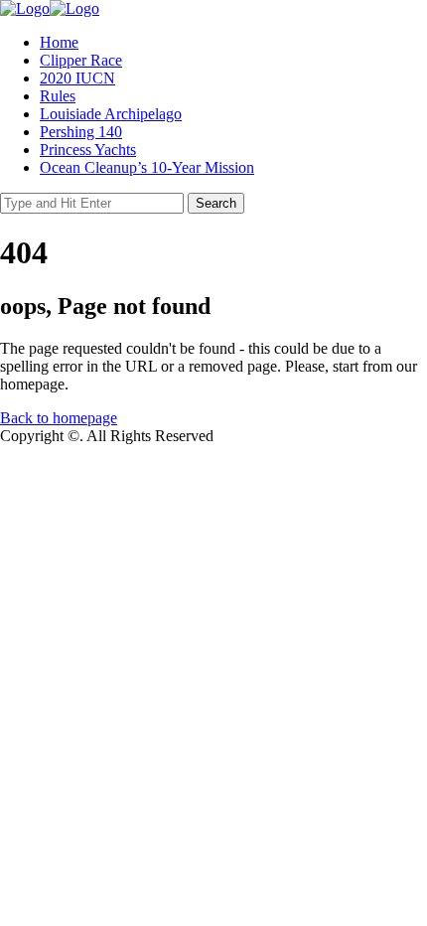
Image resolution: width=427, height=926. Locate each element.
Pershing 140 (81, 131)
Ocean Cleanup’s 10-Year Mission (147, 167)
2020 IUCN (77, 78)
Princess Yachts (88, 149)
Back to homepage (58, 417)
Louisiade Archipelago (111, 113)
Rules (57, 95)
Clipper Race (81, 60)
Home (59, 42)
